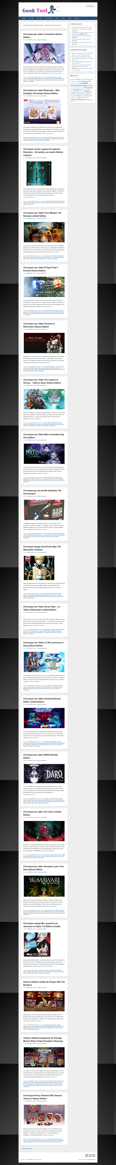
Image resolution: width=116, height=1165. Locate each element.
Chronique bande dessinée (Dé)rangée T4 (81, 39)
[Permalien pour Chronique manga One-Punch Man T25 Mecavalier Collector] (39, 581)
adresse (48, 533)
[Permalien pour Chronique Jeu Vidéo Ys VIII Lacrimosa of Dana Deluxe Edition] (44, 673)
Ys (54, 688)
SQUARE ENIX (88, 96)
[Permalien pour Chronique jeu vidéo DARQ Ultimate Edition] (44, 784)
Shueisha (41, 596)
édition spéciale (37, 78)
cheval (32, 631)
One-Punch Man (31, 596)
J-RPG (46, 78)
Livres (56, 18)
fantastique (33, 202)
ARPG (52, 77)
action (45, 77)
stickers (54, 744)
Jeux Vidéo (31, 18)
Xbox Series (56, 480)
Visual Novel (61, 80)
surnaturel (28, 973)
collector (56, 77)
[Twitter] (86, 1155)
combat (56, 593)
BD (90, 81)
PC (28, 80)
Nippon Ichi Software (56, 139)
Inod (35, 39)
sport (35, 536)
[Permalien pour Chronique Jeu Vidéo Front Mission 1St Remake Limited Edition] (44, 243)
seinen (87, 94)
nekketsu (25, 596)
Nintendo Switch (58, 78)
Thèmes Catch (92, 1159)
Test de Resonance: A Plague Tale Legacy (81, 35)
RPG (48, 80)
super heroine (47, 596)
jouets (35, 1027)
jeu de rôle (52, 78)
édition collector (60, 137)
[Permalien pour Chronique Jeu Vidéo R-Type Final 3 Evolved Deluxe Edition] (44, 298)
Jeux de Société (49, 18)
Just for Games (52, 1082)
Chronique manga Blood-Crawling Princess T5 (82, 42)
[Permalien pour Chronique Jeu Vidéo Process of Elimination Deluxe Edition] (44, 354)
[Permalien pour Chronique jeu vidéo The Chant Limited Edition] (44, 842)
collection (50, 137)
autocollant (62, 629)
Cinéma (63, 18)
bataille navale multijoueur (78, 65)
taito (57, 744)
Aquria (48, 77)
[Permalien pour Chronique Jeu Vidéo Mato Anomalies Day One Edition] (44, 465)
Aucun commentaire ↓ (42, 39)
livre (71, 90)
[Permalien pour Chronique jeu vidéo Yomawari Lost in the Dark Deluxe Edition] (44, 898)
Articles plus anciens (26, 1148)
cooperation (37, 1026)
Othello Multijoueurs (76, 61)
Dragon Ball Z (53, 1026)
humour (51, 595)
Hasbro (49, 535)
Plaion (30, 313)
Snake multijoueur (76, 56)
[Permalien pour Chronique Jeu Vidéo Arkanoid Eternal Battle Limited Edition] (44, 729)
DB (41, 1026)
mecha (53, 257)
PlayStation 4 (32, 80)
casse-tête (59, 741)
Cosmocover (61, 1081)
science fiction (52, 80)
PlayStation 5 (39, 80)
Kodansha (49, 971)
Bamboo (76, 81)
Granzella (47, 312)
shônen (37, 596)
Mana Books (52, 202)
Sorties (69, 18)
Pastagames (62, 743)
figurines (47, 595)
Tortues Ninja (43, 1085)
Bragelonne (73, 83)
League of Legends (44, 202)
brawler (51, 1081)
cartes (29, 631)
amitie (82, 79)
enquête (51, 368)
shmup (51, 313)
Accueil (24, 18)
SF (57, 80)
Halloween (47, 911)
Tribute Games (49, 1085)
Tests (35, 77)
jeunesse (77, 88)
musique (42, 139)
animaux (57, 629)
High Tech (39, 18)
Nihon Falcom (41, 424)
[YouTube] (90, 1155)
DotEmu (25, 1082)
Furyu (43, 78)
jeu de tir (52, 312)
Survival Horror (56, 913)
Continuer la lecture (57, 73)
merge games (31, 1084)
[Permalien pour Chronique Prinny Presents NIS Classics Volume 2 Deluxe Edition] (44, 1127)
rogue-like (41, 1142)
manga (59, 595)
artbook (45, 137)
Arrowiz (45, 477)
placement (30, 536)
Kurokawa (55, 595)
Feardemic (48, 800)
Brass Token (47, 855)
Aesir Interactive (47, 629)
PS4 (43, 80)
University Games (50, 536)
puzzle (43, 744)
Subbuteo (43, 536)
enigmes (47, 368)
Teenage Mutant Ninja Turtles (29, 1085)
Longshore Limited (56, 535)
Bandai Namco (52, 1025)
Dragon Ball (47, 1026)
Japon (55, 911)
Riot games (57, 202)
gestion (29, 632)
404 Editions (73, 79)
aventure (25, 631)
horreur (53, 800)
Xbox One (51, 480)
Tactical (44, 258)
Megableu (63, 535)
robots (28, 258)
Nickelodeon (41, 1084)
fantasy (38, 202)
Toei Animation (59, 1027)
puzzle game (48, 744)
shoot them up (57, 313)
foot (43, 535)
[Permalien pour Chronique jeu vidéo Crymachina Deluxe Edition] (44, 65)
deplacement (58, 533)
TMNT (38, 1085)
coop (33, 1026)
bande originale (51, 310)
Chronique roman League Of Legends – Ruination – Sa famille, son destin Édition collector (43, 152)
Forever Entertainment (39, 257)
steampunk (35, 258)
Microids (57, 257)
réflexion (55, 801)
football (45, 535)
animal (53, 629)
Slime (24, 973)
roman (62, 202)
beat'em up (46, 1081)
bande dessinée (84, 81)
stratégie (40, 258)
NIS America (26, 313)
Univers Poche (60, 596)
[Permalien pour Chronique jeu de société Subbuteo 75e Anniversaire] (44, 521)
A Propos (76, 18)
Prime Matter (33, 480)
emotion (90, 83)
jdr (49, 78)
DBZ (43, 1026)
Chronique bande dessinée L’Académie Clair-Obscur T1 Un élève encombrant (82, 58)
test (79, 97)
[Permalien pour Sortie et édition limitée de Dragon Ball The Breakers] (44, 1012)
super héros (53, 596)
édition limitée (31, 78)
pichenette (25, 536)
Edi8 (80, 83)
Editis (43, 595)
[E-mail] (93, 1155)
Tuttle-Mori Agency (85, 97)
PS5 (45, 80)
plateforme (29, 801)
